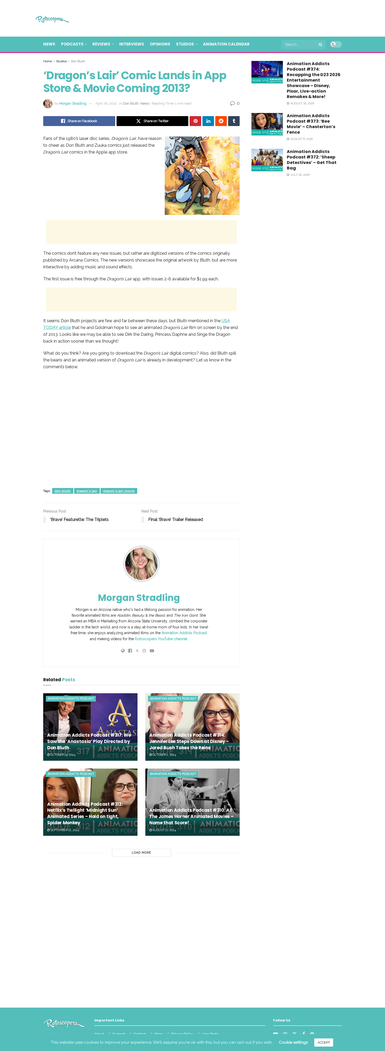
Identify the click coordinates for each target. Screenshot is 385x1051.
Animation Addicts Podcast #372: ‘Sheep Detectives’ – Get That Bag (312, 160)
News (49, 44)
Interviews (131, 44)
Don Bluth (78, 61)
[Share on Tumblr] (234, 121)
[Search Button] (321, 44)
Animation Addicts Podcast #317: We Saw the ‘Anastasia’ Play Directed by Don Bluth (89, 741)
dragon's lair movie (119, 491)
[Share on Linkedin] (208, 121)
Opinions (160, 44)
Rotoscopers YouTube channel (161, 639)
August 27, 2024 (164, 830)
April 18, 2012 (106, 103)
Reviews (101, 44)
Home (47, 61)
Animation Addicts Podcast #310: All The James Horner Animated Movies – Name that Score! (191, 816)
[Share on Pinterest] (195, 121)
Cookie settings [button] (293, 1042)
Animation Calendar (226, 44)
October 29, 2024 (62, 755)
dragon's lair (87, 491)
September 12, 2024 (64, 830)
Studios (185, 44)
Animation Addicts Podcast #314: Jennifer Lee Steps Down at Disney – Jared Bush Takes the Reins (189, 741)
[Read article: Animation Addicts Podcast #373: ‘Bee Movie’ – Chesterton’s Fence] (267, 124)
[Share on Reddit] (221, 121)
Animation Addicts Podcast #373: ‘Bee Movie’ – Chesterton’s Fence (311, 124)
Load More (141, 852)
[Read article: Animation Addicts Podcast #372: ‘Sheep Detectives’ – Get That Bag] (267, 160)
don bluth (63, 491)
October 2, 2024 (164, 755)
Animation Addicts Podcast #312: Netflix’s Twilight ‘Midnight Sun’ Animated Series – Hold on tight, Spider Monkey (85, 813)
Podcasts (72, 44)
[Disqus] (141, 930)
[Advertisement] (246, 17)
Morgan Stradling (72, 103)
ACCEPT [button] (323, 1042)
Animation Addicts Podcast (184, 633)
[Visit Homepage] (45, 18)
